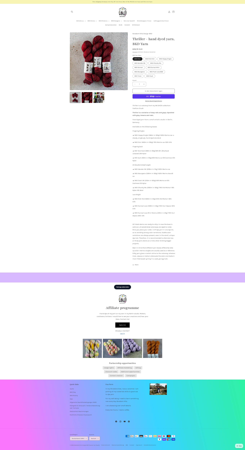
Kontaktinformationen (150, 445)
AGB (127, 445)
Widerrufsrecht (105, 445)
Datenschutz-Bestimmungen (79, 411)
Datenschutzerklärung (118, 445)
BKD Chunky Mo (155, 63)
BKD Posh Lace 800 (156, 72)
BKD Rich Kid (149, 59)
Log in (122, 333)
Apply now (122, 325)
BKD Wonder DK (140, 63)
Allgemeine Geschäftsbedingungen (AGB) (83, 402)
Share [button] (136, 265)
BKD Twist (138, 76)
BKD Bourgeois (140, 72)
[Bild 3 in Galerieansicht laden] (98, 97)
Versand (135, 52)
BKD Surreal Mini (153, 67)
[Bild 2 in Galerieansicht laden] (87, 97)
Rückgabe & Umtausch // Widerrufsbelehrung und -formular (85, 407)
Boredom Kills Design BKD (81, 445)
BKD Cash (149, 76)
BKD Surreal (139, 67)
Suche (72, 389)
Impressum (139, 445)
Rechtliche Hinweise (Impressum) (81, 415)
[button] (72, 12)
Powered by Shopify (94, 445)
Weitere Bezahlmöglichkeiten (153, 101)
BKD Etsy (73, 392)
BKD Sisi (137, 59)
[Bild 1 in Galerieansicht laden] (75, 97)
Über (71, 399)
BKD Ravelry (74, 395)
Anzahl (135, 80)
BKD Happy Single (165, 59)
